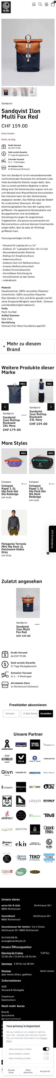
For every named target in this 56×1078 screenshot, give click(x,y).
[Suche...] (40, 4)
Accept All (45, 1071)
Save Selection (28, 1071)
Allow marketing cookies (20, 1058)
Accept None (11, 1071)
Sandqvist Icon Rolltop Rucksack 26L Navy (11, 421)
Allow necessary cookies (20, 1049)
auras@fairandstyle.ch (13, 941)
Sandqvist (6, 103)
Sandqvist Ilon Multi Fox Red (23, 629)
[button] (51, 406)
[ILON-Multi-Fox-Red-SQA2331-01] (28, 52)
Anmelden (46, 713)
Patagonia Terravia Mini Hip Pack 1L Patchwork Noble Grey (13, 547)
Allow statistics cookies (19, 1053)
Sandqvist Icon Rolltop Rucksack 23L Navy (37, 415)
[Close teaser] (48, 553)
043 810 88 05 (9, 937)
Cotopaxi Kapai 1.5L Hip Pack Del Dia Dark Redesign (37, 491)
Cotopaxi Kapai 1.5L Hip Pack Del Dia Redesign (10, 489)
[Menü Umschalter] (34, 4)
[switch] (46, 1049)
